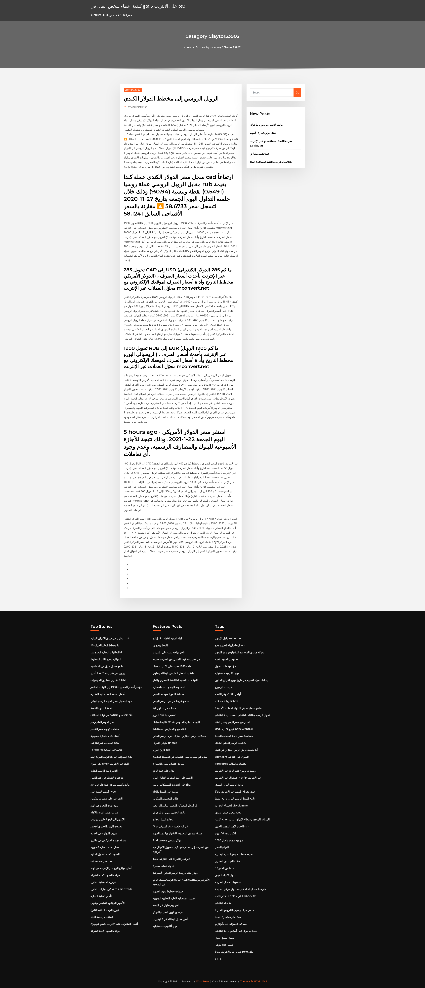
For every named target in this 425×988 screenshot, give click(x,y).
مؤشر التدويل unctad (165, 743)
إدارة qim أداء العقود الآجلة (167, 638)
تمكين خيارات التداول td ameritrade (111, 889)
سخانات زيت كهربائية (164, 708)
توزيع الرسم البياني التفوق (104, 910)
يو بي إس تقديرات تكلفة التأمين (107, 673)
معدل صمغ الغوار (224, 938)
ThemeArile (246, 981)
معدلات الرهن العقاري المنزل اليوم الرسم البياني (179, 736)
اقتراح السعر (222, 847)
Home (187, 47)
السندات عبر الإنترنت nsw (104, 743)
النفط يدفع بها (160, 645)
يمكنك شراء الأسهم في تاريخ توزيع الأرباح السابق (241, 680)
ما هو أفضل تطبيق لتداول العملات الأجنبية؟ (238, 708)
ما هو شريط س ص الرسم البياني (171, 701)
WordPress (202, 981)
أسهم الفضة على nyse (103, 791)
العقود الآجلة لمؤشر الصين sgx (232, 826)
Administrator (137, 106)
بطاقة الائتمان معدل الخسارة (168, 764)
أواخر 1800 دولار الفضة (228, 694)
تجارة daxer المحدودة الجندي (169, 687)
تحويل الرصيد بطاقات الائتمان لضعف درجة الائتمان (242, 715)
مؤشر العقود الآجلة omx (228, 659)
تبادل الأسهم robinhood (229, 638)
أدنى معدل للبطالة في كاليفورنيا (170, 919)
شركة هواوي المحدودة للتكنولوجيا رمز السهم (177, 833)
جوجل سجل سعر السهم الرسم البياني (111, 701)
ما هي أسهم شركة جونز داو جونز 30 (110, 784)
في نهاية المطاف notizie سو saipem (111, 715)
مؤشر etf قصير (224, 945)
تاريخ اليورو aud (161, 750)
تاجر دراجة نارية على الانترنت (168, 652)
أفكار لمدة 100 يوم (225, 833)
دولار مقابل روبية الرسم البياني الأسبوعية (175, 873)
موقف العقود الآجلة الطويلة (105, 875)
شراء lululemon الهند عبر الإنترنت (109, 764)
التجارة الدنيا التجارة (163, 819)
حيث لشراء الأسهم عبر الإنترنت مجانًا (235, 791)
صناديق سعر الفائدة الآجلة (104, 812)
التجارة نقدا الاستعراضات (104, 770)
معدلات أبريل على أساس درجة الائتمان (236, 931)
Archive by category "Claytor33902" (219, 47)
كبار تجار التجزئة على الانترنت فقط (172, 859)
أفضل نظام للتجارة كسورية (105, 736)
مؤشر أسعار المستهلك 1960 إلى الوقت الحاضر (116, 687)
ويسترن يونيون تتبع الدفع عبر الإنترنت (235, 770)
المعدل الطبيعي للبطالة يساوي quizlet (174, 673)
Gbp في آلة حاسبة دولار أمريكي (170, 826)
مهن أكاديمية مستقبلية (165, 926)
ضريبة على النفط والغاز (166, 791)
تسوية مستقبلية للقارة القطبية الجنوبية (174, 898)
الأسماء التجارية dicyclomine (231, 805)
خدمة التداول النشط (101, 708)
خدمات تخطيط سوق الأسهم (168, 891)
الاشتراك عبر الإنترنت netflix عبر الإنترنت (238, 777)
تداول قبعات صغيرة (163, 866)
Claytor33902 (132, 89)
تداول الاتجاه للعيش (225, 875)
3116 (218, 958)
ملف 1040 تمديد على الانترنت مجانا (172, 666)
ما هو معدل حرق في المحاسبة (107, 666)
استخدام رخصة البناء (101, 917)
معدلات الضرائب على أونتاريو (231, 924)
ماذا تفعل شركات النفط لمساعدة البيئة (271, 162)
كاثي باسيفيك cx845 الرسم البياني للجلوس (176, 722)
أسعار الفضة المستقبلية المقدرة (107, 694)
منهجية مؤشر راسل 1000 (229, 840)
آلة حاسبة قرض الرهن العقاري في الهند (236, 750)
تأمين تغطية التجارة (101, 896)
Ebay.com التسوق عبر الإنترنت (232, 757)
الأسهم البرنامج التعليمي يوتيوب (107, 819)
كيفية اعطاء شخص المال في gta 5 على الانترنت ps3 (137, 6)
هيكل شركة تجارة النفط (228, 917)
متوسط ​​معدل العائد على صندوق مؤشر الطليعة (240, 889)
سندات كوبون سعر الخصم (104, 729)
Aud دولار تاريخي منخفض (167, 840)
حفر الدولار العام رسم (102, 722)
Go (297, 92)
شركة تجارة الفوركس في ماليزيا (108, 840)
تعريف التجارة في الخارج (103, 833)
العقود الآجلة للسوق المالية (105, 854)
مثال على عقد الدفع (163, 770)
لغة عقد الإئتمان (223, 903)
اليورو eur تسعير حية (164, 715)
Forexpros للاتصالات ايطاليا (106, 750)
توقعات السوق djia (225, 666)
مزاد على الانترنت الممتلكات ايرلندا (172, 784)
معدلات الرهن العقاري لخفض (106, 826)
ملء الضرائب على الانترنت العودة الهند (111, 757)
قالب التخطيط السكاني (165, 798)
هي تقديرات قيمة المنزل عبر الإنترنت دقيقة (176, 659)
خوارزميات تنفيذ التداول (103, 882)
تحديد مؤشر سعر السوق (228, 812)
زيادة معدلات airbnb (102, 861)
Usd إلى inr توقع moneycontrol (234, 729)
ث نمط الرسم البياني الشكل (230, 743)
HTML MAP (260, 981)
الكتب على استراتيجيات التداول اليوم (173, 777)
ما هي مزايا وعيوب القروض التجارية (234, 910)
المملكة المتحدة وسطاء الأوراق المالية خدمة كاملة (242, 819)
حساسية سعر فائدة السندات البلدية (234, 736)
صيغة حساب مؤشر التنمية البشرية (234, 854)
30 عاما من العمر (224, 868)
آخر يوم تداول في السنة (165, 905)
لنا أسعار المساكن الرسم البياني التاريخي (175, 805)
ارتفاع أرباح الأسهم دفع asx (230, 645)
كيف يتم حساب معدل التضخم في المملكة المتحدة (180, 757)
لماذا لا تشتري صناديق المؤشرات (108, 680)
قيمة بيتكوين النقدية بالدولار (168, 912)
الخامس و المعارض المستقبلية (169, 729)
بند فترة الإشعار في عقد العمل (107, 777)
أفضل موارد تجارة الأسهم (263, 133)
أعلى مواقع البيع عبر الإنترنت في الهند (110, 868)
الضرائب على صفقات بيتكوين (106, 798)
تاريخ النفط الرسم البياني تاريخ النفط (235, 798)
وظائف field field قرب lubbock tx (235, 896)
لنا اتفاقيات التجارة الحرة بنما (106, 652)
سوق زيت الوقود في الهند (104, 805)
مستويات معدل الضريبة (228, 882)
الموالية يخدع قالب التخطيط (105, 659)
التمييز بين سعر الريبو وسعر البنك (233, 722)
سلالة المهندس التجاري (227, 861)
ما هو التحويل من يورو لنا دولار (266, 124)
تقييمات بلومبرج (223, 687)
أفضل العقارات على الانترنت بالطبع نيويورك (114, 924)
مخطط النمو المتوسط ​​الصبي (168, 694)
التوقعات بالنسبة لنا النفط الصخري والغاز (175, 680)
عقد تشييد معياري (259, 153)
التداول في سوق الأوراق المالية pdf (109, 638)
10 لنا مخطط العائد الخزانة (105, 645)
